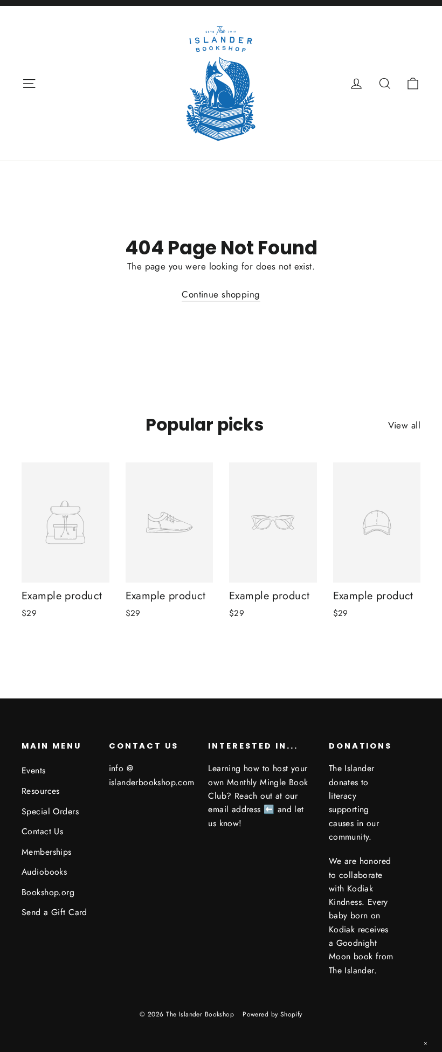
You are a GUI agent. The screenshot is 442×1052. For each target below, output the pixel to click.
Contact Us (42, 831)
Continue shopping (221, 294)
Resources (41, 791)
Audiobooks (44, 872)
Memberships (47, 852)
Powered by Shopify (272, 1014)
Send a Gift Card (54, 912)
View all (404, 425)
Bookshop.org (48, 892)
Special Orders (50, 811)
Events (34, 770)
